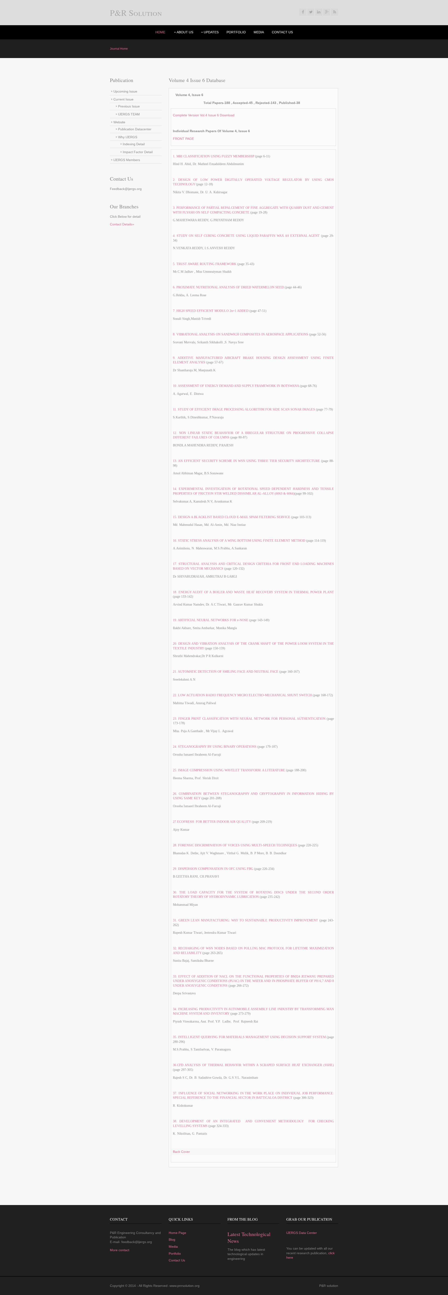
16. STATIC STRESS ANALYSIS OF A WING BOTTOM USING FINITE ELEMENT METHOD (239, 540)
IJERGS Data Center (301, 1233)
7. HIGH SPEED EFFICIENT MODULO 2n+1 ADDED (210, 311)
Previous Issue (129, 106)
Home (160, 32)
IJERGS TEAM (129, 114)
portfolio (236, 32)
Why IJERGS (127, 137)
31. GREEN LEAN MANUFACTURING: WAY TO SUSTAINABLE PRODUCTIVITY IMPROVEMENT (245, 920)
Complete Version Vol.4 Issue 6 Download (203, 115)
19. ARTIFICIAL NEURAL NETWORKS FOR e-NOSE (210, 620)
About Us (185, 32)
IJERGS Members (126, 160)
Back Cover (181, 1152)
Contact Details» (122, 224)
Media (259, 32)
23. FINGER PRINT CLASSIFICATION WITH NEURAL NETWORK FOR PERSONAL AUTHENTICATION (249, 718)
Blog (172, 1239)
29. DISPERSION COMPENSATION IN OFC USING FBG (213, 869)
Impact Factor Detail (138, 152)
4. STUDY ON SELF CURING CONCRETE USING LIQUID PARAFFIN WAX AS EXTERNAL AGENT (246, 236)
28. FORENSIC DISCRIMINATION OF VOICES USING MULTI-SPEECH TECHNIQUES (235, 845)
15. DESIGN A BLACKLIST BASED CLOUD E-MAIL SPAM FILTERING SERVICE (231, 517)
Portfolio (175, 1253)
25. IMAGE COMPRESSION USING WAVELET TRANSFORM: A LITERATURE (229, 770)
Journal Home (119, 48)
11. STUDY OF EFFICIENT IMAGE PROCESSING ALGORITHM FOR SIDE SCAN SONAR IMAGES (244, 409)
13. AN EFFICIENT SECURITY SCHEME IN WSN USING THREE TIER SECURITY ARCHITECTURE (246, 461)
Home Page (177, 1233)
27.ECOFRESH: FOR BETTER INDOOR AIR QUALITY (212, 821)
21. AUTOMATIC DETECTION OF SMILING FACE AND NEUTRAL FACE (226, 671)
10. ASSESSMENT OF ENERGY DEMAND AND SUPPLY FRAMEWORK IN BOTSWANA (236, 386)
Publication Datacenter (134, 129)
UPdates (211, 32)
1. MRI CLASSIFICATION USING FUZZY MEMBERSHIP (213, 156)
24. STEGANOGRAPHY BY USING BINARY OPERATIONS (214, 746)
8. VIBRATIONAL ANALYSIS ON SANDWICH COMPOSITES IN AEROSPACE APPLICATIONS (241, 334)
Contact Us (282, 32)
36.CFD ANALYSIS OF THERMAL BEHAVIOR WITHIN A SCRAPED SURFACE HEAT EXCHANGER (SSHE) (253, 1065)
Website (119, 122)
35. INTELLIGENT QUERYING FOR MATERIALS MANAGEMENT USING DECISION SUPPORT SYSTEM (249, 1037)
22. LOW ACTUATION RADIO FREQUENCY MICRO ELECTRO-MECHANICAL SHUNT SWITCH (242, 695)
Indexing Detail (134, 144)
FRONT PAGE (183, 139)
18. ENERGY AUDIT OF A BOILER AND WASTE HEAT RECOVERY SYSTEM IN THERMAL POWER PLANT (253, 592)
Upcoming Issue (125, 91)
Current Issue (123, 99)
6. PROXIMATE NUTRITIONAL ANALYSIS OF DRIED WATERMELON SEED (229, 287)
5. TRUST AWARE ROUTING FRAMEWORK (204, 264)
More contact (119, 1250)
